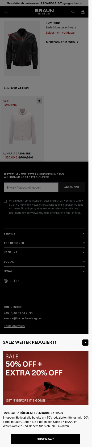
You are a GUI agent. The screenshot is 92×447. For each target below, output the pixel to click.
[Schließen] (85, 342)
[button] (44, 223)
